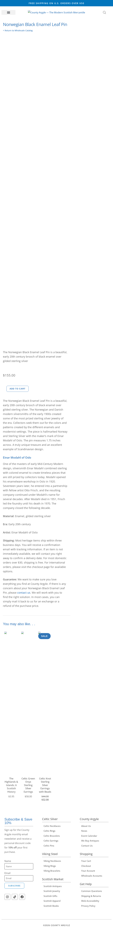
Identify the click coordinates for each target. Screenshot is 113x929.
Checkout (86, 865)
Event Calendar (89, 835)
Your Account (88, 870)
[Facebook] (22, 897)
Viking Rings (50, 865)
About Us (86, 825)
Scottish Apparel (52, 900)
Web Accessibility (90, 900)
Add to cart (17, 389)
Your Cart (86, 860)
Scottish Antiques (53, 886)
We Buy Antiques (90, 840)
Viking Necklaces (52, 860)
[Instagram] (7, 897)
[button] (8, 12)
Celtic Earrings (51, 840)
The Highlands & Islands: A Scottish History (11, 785)
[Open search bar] (104, 12)
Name (7, 861)
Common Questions (91, 891)
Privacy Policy (88, 905)
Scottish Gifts (50, 896)
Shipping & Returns (91, 896)
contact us (23, 592)
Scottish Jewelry (52, 891)
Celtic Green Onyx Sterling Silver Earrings (28, 785)
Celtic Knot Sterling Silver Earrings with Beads (45, 785)
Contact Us (87, 845)
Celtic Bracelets (52, 835)
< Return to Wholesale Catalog (18, 30)
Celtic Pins (49, 845)
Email (7, 873)
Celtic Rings (49, 830)
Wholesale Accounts (91, 875)
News (84, 830)
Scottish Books (51, 905)
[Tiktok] (15, 897)
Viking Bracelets (52, 870)
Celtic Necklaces (52, 825)
